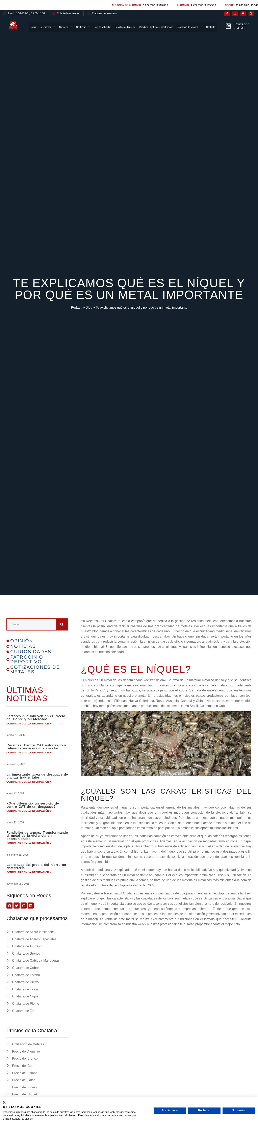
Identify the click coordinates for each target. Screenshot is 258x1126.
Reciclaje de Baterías (125, 27)
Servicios (63, 27)
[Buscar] (62, 624)
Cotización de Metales (187, 27)
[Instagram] (251, 13)
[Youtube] (243, 13)
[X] (235, 13)
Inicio (33, 27)
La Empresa (45, 27)
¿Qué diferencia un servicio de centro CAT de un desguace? (32, 804)
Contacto (210, 27)
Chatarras (81, 27)
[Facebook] (227, 13)
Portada (76, 307)
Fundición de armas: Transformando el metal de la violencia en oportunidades (37, 836)
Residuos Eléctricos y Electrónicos (156, 27)
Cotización (241, 24)
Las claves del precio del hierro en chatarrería (36, 866)
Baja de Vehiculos (102, 27)
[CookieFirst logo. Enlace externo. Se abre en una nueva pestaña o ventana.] (4, 1102)
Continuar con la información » (28, 723)
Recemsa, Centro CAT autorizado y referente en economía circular (36, 746)
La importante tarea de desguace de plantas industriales (37, 776)
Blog (89, 307)
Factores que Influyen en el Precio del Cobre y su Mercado (35, 717)
